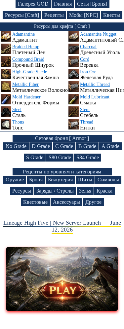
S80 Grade (60, 157)
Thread (86, 122)
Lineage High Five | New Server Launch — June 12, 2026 (62, 226)
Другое (93, 202)
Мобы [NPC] (83, 15)
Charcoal (88, 46)
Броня (36, 179)
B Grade (87, 146)
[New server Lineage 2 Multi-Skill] (62, 309)
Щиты (85, 179)
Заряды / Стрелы (55, 191)
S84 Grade (87, 157)
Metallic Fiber (25, 84)
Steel (16, 109)
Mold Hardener (26, 96)
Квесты (111, 15)
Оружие (15, 179)
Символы (108, 179)
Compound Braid (28, 59)
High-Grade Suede (29, 71)
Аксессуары (66, 202)
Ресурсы (21, 191)
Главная (63, 4)
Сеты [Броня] (92, 4)
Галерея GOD (33, 4)
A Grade (110, 146)
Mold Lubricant (94, 96)
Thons (18, 122)
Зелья (85, 191)
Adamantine (23, 34)
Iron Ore (88, 71)
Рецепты (54, 15)
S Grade (34, 157)
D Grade (41, 146)
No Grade (16, 146)
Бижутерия (60, 179)
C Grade (64, 146)
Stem (85, 109)
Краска (104, 191)
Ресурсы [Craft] (22, 15)
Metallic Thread (95, 84)
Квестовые (35, 202)
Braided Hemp (25, 46)
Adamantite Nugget (98, 34)
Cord (84, 59)
